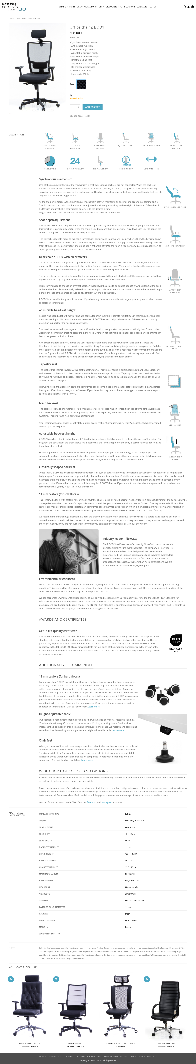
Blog (155, 1056)
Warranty (70, 1056)
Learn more (118, 730)
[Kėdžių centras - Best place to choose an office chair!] (14, 7)
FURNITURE (75, 6)
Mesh (127, 913)
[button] (185, 6)
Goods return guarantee (109, 1056)
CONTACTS (142, 6)
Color (72, 84)
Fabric (128, 814)
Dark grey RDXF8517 (134, 820)
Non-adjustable (132, 887)
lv (151, 6)
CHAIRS (62, 6)
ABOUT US (43, 1056)
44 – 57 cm (130, 827)
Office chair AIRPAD (75, 1043)
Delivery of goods (86, 1056)
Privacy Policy (130, 1056)
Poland (128, 927)
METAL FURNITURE (93, 6)
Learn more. (94, 706)
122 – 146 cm (131, 853)
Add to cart (92, 107)
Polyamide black (132, 880)
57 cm (128, 847)
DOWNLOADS (145, 1056)
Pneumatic (130, 873)
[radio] (81, 84)
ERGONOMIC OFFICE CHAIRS (28, 18)
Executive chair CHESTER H (30, 1043)
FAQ (62, 1056)
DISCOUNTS (111, 6)
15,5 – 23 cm (130, 867)
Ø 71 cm (129, 860)
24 (126, 933)
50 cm (128, 840)
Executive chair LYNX (166, 1043)
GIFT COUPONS (127, 6)
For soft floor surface (134, 900)
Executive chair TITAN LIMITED (120, 1043)
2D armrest (130, 893)
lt (155, 6)
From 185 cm (131, 920)
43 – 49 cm (130, 834)
